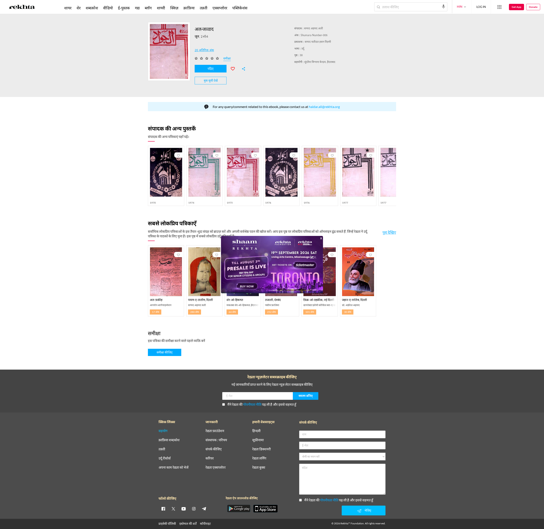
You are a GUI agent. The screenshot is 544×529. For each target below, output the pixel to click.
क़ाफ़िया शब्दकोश (169, 440)
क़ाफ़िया (189, 8)
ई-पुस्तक (124, 8)
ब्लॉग (148, 8)
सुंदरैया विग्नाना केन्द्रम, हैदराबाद (319, 62)
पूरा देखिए (389, 232)
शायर (67, 8)
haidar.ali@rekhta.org (324, 107)
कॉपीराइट (205, 523)
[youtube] (183, 508)
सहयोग (163, 431)
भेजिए (367, 510)
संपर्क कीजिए (213, 449)
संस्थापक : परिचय (216, 440)
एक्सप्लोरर (219, 8)
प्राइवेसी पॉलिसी (167, 523)
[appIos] (265, 508)
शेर (78, 8)
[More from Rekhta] (499, 7)
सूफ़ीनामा (258, 440)
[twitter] (173, 508)
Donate (533, 7)
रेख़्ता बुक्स (258, 467)
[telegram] (204, 508)
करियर (209, 458)
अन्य (255, 8)
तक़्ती (203, 8)
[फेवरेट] (234, 68)
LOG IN (481, 7)
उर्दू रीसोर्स (165, 458)
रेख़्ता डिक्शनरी (261, 449)
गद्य (137, 8)
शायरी (161, 8)
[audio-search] (443, 6)
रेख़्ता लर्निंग (259, 458)
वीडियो (108, 8)
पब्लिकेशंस (239, 8)
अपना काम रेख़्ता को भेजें (173, 467)
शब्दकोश (92, 8)
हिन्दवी (256, 431)
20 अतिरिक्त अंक (204, 50)
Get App (516, 7)
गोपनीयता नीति (252, 404)
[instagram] (193, 508)
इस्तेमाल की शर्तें (188, 523)
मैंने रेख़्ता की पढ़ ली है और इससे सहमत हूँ (261, 404)
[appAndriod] (239, 508)
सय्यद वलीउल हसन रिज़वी (318, 42)
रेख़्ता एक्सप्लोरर (215, 467)
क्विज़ (174, 8)
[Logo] (22, 7)
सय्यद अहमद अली (313, 28)
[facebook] (163, 508)
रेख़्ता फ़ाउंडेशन (214, 431)
